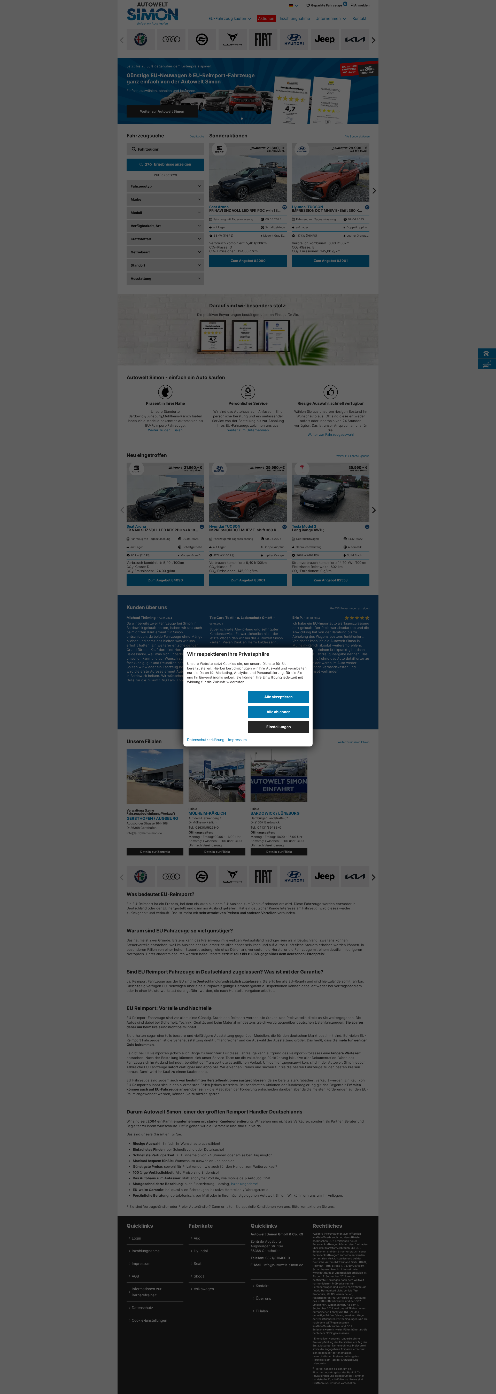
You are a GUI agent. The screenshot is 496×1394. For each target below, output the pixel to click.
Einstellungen (278, 727)
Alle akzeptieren (278, 697)
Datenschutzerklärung (205, 739)
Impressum (237, 739)
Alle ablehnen (279, 712)
